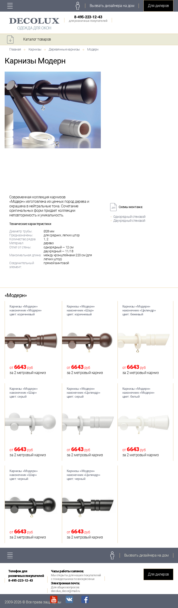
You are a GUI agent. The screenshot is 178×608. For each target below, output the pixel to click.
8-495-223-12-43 (88, 18)
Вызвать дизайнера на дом (112, 5)
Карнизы (35, 49)
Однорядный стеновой (129, 216)
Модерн (92, 49)
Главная (15, 49)
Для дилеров (158, 5)
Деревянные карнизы (64, 49)
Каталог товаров (37, 39)
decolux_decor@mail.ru (65, 591)
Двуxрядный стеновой (129, 220)
